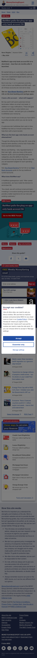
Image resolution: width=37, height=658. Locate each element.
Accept (19, 338)
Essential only (18, 344)
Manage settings (18, 350)
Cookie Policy (22, 319)
